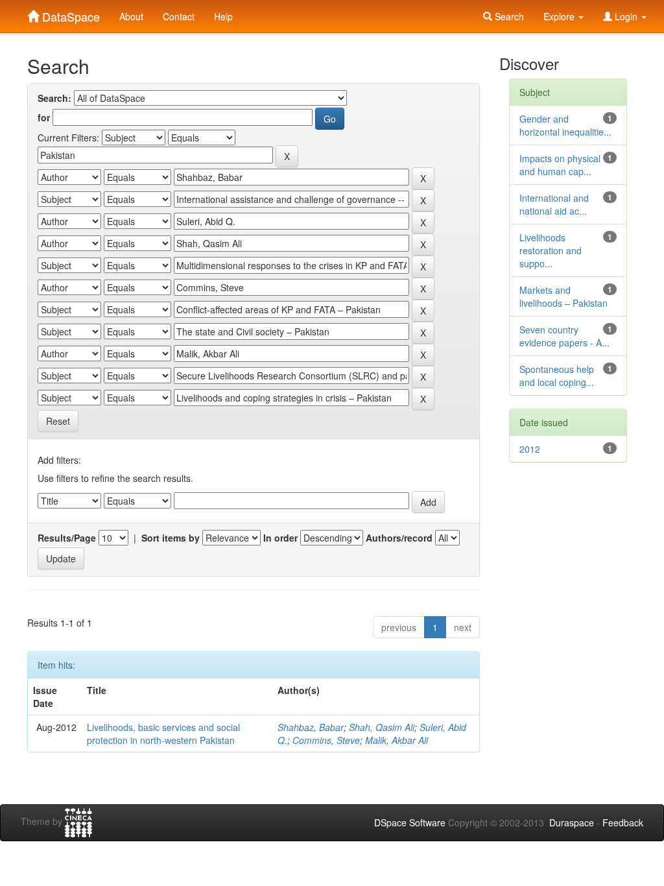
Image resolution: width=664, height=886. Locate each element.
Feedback (622, 822)
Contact (179, 16)
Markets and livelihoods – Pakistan (563, 296)
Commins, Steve (326, 740)
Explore (560, 16)
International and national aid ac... (554, 204)
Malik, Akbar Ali (396, 740)
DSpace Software (409, 822)
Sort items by (170, 537)
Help (223, 16)
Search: (54, 97)
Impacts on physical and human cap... (559, 165)
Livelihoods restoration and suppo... (550, 250)
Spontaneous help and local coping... (556, 376)
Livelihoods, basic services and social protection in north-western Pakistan (163, 734)
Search (508, 16)
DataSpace (69, 13)
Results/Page (67, 537)
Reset (58, 420)
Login (626, 16)
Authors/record (399, 537)
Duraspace (571, 822)
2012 (529, 448)
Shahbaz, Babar (311, 727)
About (131, 16)
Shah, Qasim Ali (381, 727)
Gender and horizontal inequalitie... (565, 125)
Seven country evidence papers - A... (564, 336)
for (44, 117)
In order (280, 537)
